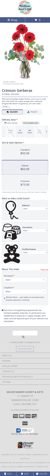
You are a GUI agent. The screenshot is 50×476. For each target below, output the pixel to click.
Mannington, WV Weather (12, 463)
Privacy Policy (8, 467)
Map (26, 473)
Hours (42, 473)
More (5, 106)
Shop (14, 20)
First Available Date (30, 123)
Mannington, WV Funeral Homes (16, 455)
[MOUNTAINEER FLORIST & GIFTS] (25, 14)
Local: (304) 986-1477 (25, 404)
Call (9, 473)
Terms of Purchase (25, 467)
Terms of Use (42, 467)
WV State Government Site (38, 463)
